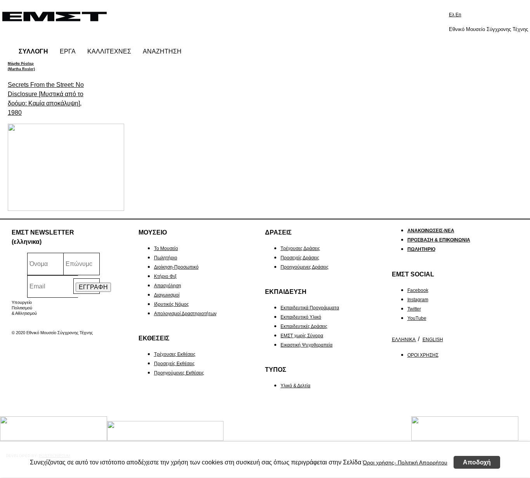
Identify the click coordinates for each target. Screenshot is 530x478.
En (458, 14)
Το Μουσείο (166, 248)
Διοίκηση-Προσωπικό (176, 267)
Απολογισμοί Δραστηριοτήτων (185, 313)
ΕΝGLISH (433, 339)
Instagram (417, 299)
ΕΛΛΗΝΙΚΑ (404, 339)
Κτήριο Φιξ (165, 276)
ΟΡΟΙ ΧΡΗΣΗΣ (422, 355)
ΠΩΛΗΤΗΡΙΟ (421, 249)
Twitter (414, 309)
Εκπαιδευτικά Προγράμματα (310, 308)
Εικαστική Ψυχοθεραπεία (307, 345)
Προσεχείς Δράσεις (300, 258)
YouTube (416, 318)
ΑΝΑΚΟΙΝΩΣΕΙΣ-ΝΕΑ (430, 230)
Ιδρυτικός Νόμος (171, 304)
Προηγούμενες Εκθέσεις (179, 373)
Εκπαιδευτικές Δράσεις (304, 326)
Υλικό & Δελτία (295, 385)
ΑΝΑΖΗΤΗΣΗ (162, 51)
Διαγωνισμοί (167, 295)
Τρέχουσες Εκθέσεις (175, 354)
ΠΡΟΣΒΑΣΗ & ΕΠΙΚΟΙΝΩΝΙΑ (438, 240)
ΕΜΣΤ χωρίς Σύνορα (302, 335)
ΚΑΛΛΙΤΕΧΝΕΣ (109, 51)
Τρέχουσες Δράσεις (300, 248)
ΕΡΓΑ (68, 51)
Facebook (417, 290)
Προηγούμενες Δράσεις (305, 267)
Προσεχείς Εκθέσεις (174, 363)
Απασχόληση (167, 285)
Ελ (452, 14)
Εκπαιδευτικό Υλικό (301, 317)
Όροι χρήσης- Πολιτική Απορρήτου (405, 462)
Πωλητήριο (165, 258)
